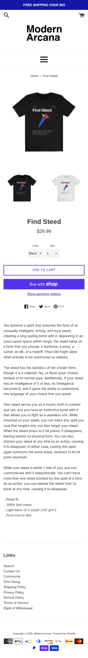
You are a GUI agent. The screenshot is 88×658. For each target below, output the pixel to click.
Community (12, 576)
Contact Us (12, 571)
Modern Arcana (42, 633)
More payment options (44, 294)
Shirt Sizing (12, 582)
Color (35, 245)
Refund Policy (14, 597)
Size (52, 245)
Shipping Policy (15, 587)
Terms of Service (16, 603)
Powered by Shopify (64, 633)
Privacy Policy (14, 592)
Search (9, 566)
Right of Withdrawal (18, 608)
